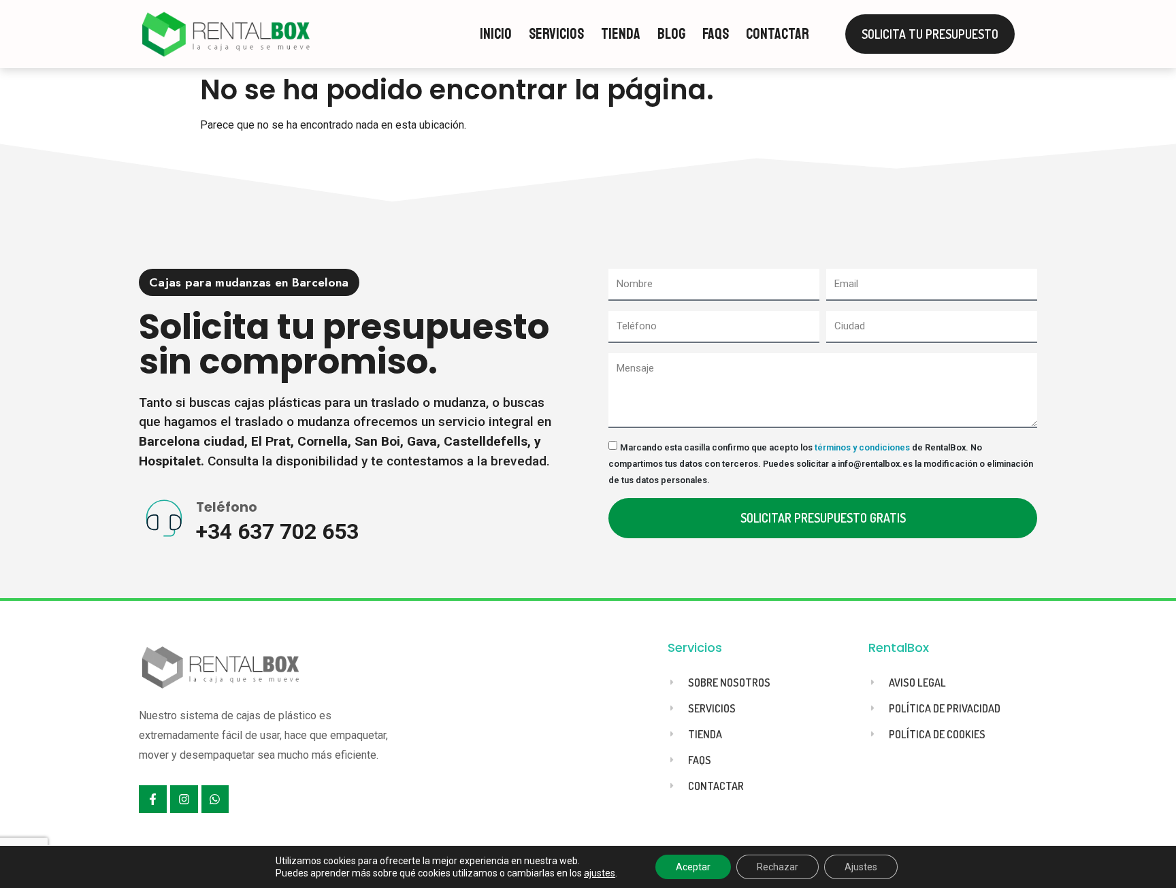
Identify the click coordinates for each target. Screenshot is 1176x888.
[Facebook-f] (153, 799)
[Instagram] (184, 799)
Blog (671, 34)
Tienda (620, 34)
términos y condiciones (862, 447)
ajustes (599, 873)
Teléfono (226, 507)
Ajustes (861, 866)
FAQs (715, 34)
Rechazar (777, 866)
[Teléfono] (164, 519)
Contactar (777, 34)
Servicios (556, 34)
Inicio (496, 34)
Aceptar (693, 866)
